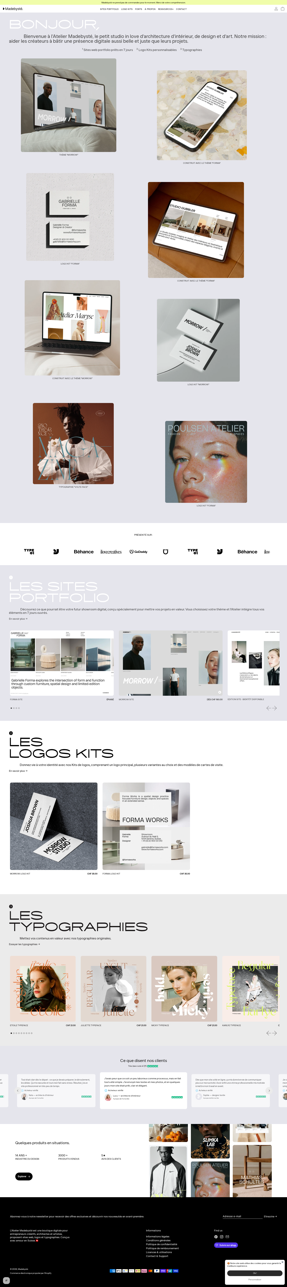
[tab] (11, 708)
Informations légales (157, 1236)
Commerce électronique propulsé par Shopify (30, 1273)
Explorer (22, 1176)
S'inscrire (269, 1216)
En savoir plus (17, 618)
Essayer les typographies (23, 944)
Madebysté (23, 1269)
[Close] (282, 1262)
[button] (283, 9)
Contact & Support (157, 1256)
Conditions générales (158, 1240)
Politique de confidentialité (161, 1244)
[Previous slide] (18, 1090)
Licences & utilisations (159, 1252)
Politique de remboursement (162, 1248)
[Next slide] (269, 1090)
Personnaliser (254, 1279)
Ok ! (255, 1273)
